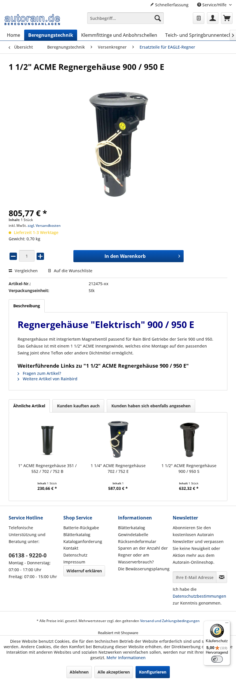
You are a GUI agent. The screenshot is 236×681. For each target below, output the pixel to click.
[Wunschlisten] (198, 18)
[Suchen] (158, 18)
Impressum (74, 562)
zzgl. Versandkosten (44, 225)
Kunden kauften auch (78, 405)
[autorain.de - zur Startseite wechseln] (32, 19)
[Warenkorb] (227, 18)
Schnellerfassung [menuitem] (171, 4)
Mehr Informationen (126, 657)
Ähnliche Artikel (29, 405)
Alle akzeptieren (114, 672)
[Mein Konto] (212, 18)
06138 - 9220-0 (28, 555)
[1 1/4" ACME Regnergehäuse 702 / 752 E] (118, 440)
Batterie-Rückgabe (81, 527)
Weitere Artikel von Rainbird (49, 378)
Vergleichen (26, 270)
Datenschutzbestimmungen (199, 596)
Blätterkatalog (76, 534)
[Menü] (226, 624)
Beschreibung (26, 305)
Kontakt (70, 548)
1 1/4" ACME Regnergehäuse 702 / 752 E (118, 468)
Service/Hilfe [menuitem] (214, 4)
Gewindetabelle (133, 534)
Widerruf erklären (84, 570)
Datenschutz (75, 555)
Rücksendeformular (137, 541)
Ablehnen (79, 672)
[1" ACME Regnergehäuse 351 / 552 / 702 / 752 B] (47, 440)
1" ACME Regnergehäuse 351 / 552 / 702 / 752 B (47, 468)
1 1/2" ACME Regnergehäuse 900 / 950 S (188, 468)
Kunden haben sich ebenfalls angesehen (151, 405)
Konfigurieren (152, 672)
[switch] (217, 659)
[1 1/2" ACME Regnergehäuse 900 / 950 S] (189, 440)
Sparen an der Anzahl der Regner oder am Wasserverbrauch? (143, 555)
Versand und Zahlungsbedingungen (170, 620)
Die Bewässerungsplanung (144, 568)
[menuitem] (125, 18)
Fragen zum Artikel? (41, 373)
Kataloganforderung (82, 541)
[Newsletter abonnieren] (221, 577)
